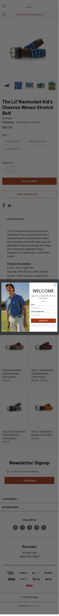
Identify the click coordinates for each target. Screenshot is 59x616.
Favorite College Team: (37, 311)
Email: (32, 304)
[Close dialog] (55, 285)
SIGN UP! (43, 320)
